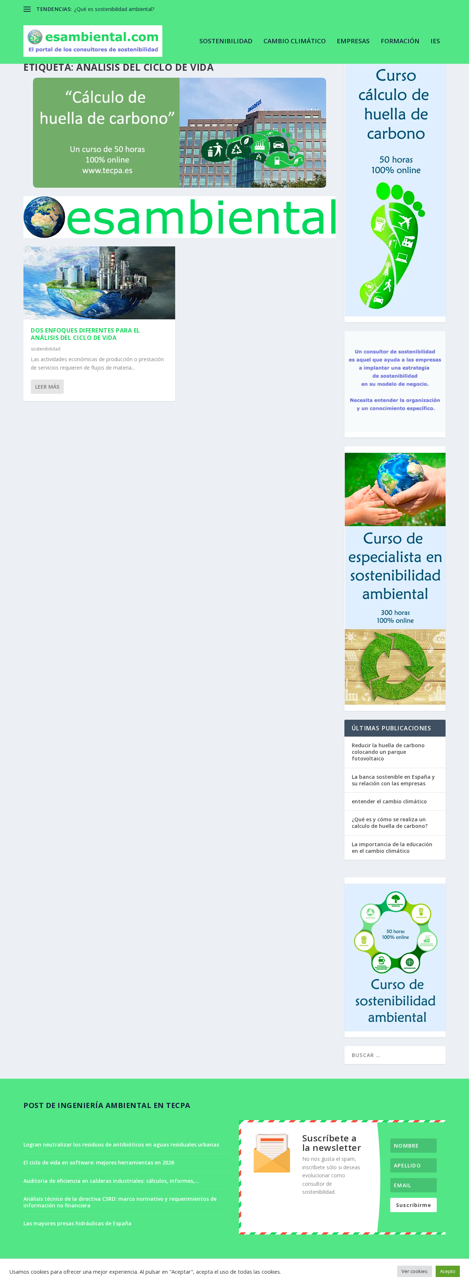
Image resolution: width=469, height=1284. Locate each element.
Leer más (47, 386)
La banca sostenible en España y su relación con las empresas (393, 780)
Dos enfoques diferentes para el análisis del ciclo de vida (85, 334)
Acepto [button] (447, 1271)
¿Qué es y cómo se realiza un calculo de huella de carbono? (390, 822)
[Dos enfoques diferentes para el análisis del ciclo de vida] (99, 282)
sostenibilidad (225, 41)
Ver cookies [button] (415, 1271)
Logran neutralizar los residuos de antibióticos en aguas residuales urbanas (121, 1144)
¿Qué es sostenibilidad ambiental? (114, 8)
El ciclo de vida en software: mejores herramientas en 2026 (98, 1162)
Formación (400, 41)
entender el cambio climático (389, 801)
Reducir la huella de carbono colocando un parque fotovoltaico (388, 752)
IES (435, 41)
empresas (353, 41)
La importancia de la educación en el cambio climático (392, 847)
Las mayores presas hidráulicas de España (77, 1223)
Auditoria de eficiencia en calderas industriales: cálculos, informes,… (111, 1180)
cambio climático (294, 41)
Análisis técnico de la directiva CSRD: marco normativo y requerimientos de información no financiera (120, 1202)
